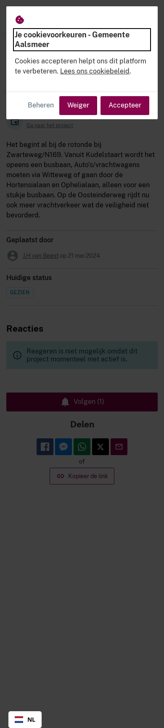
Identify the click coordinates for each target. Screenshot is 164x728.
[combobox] (25, 719)
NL (31, 719)
